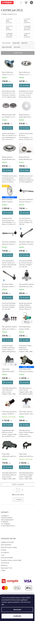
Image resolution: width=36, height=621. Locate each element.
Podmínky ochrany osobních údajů (11, 560)
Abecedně (17, 47)
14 (22, 490)
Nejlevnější (16, 43)
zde (3, 604)
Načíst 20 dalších (18, 484)
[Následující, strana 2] (18, 490)
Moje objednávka (6, 545)
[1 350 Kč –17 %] (26, 360)
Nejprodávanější (7, 47)
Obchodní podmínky (7, 558)
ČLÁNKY (3, 571)
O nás (2, 555)
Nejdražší (24, 43)
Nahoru (19, 499)
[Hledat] (21, 3)
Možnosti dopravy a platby (9, 547)
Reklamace (4, 565)
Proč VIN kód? (5, 553)
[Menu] (32, 3)
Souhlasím (17, 616)
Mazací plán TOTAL (6, 568)
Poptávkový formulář (7, 542)
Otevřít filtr (18, 53)
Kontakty (3, 550)
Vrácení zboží (5, 563)
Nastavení (17, 609)
